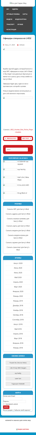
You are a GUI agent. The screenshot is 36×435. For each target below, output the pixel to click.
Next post (25, 138)
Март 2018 (18, 338)
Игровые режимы (13, 14)
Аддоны (15, 9)
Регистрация (11, 29)
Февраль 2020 (18, 291)
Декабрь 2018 (18, 306)
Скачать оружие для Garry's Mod (18, 243)
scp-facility (22, 169)
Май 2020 (18, 277)
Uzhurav (21, 45)
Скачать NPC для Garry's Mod (18, 209)
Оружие (20, 24)
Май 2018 (18, 329)
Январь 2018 (18, 348)
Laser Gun (18, 378)
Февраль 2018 (18, 343)
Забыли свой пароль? (22, 410)
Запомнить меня (11, 404)
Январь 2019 (18, 301)
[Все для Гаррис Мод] (18, 3)
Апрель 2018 (18, 334)
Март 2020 (18, 287)
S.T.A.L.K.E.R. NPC (23, 185)
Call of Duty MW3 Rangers (18, 368)
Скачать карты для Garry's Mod (18, 226)
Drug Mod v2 (22, 193)
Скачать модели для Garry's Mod (18, 231)
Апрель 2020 (18, 282)
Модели (9, 19)
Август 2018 (18, 324)
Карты (25, 14)
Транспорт (10, 24)
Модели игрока (20, 19)
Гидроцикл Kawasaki (18, 384)
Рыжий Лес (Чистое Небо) (18, 363)
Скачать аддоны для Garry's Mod (18, 214)
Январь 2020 (18, 296)
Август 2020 (18, 263)
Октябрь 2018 (18, 315)
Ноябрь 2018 (18, 310)
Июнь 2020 (18, 273)
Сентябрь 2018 (18, 320)
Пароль (6, 401)
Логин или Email (9, 396)
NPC (7, 9)
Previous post (11, 138)
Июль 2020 (18, 268)
